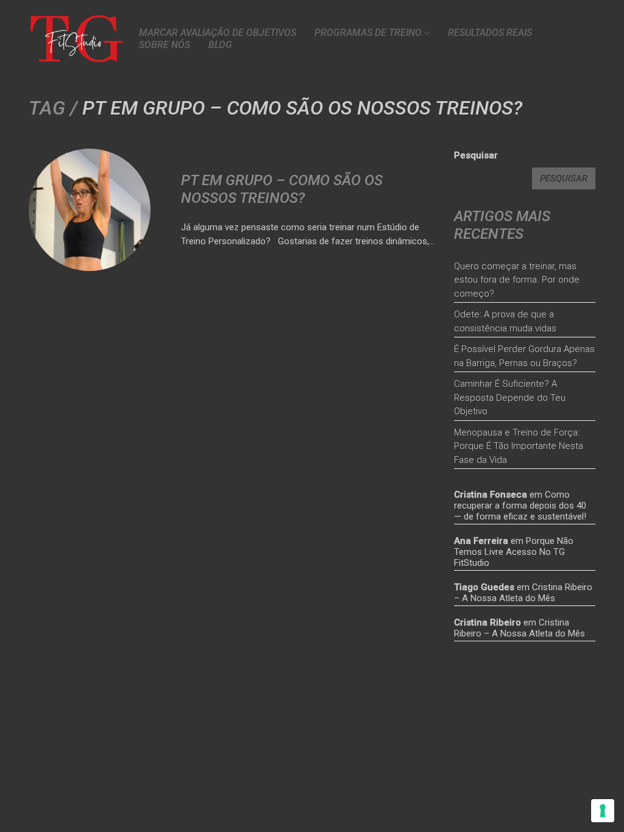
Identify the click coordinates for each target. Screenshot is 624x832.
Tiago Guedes (484, 587)
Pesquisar (476, 155)
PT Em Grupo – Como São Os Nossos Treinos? (282, 189)
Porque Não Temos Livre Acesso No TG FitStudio (513, 551)
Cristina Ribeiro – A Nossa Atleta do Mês (523, 593)
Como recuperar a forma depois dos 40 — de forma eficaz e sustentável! (520, 505)
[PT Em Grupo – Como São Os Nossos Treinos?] (90, 209)
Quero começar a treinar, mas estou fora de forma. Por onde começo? (517, 280)
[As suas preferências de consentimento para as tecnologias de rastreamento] (602, 810)
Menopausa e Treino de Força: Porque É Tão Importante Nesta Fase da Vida (518, 446)
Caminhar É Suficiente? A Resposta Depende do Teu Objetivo (510, 397)
